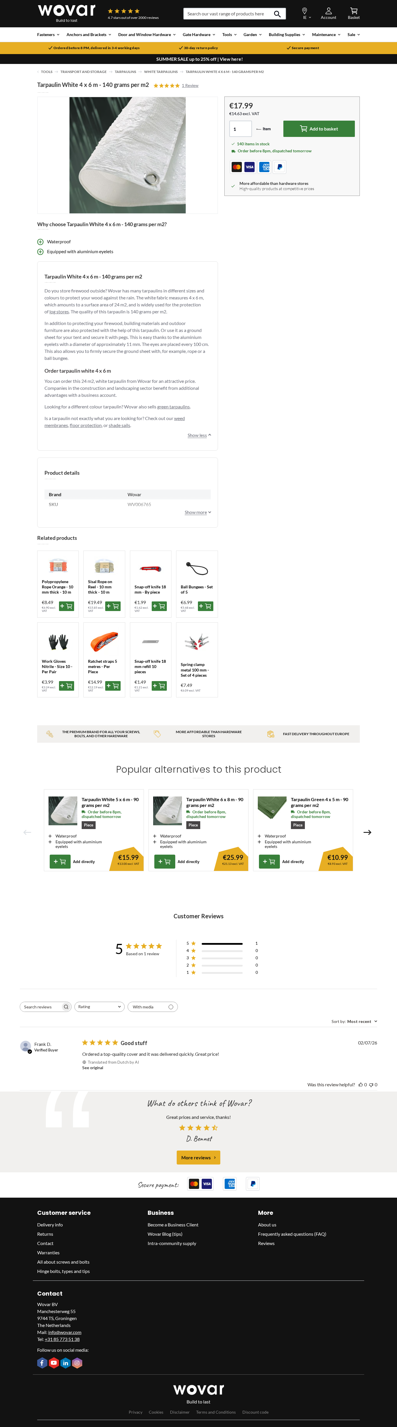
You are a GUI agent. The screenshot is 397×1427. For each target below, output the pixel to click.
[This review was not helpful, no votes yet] (371, 1084)
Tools (46, 71)
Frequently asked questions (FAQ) (292, 1234)
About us (267, 1224)
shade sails (119, 425)
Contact (45, 1243)
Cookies (156, 1412)
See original (92, 1067)
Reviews (266, 1243)
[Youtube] (54, 1363)
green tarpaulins (173, 406)
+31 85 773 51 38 (62, 1339)
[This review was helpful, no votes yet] (361, 1084)
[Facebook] (43, 1363)
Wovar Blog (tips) (165, 1234)
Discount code (255, 1412)
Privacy (135, 1412)
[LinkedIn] (66, 1364)
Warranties (48, 1252)
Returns (45, 1234)
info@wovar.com (64, 1332)
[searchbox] (40, 1007)
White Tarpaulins (161, 71)
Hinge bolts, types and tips (63, 1271)
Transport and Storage (83, 71)
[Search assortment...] (277, 13)
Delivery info (50, 1224)
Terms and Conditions (216, 1412)
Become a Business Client (173, 1224)
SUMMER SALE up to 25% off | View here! (199, 59)
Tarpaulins (125, 71)
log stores (59, 311)
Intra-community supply (172, 1243)
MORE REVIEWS (196, 1157)
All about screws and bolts (63, 1262)
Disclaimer (180, 1412)
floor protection (86, 425)
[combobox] (99, 1007)
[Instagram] (78, 1364)
